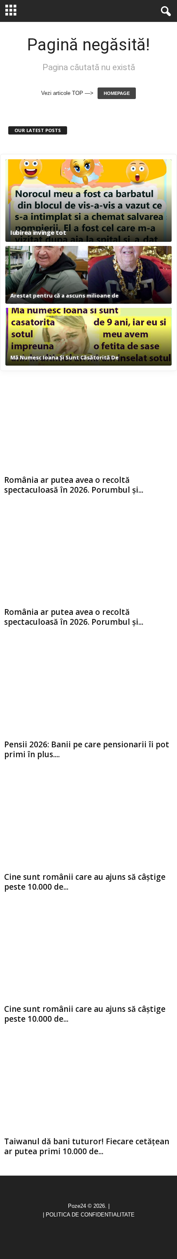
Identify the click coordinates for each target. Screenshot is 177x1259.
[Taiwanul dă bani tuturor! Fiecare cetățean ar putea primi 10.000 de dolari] (88, 1088)
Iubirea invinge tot (38, 232)
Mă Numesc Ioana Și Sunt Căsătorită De (64, 357)
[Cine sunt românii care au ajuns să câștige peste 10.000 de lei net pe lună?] (88, 823)
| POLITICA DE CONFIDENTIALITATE (89, 1215)
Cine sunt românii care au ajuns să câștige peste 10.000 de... (84, 882)
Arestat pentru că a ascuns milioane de (64, 295)
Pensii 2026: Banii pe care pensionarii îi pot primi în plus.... (86, 749)
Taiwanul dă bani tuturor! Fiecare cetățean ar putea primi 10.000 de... (86, 1146)
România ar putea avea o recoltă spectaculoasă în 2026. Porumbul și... (73, 485)
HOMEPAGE (117, 93)
